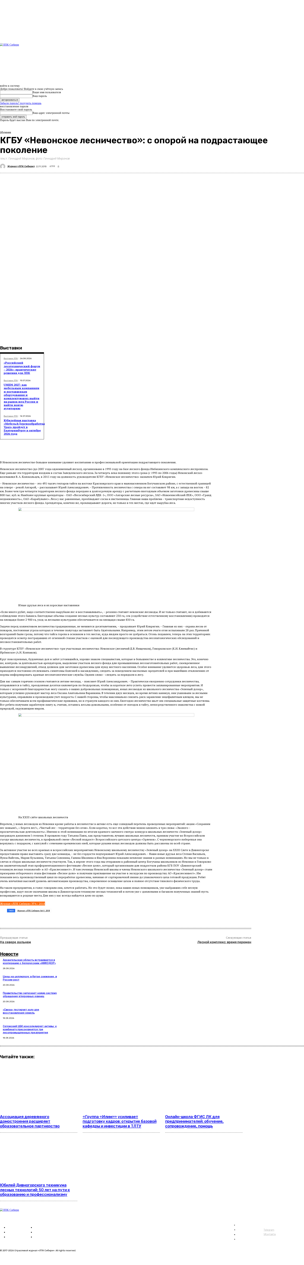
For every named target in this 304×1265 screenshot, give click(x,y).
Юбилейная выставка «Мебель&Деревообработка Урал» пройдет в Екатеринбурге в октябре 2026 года (24, 427)
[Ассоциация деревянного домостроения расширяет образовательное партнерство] (38, 1086)
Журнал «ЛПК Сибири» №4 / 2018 (22, 903)
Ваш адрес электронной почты (51, 112)
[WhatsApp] (63, 919)
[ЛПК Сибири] (22, 57)
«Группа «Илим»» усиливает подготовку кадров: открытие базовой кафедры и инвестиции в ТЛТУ (120, 1121)
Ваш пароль (40, 95)
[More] (89, 919)
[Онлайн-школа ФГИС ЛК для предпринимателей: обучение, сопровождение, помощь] (204, 1086)
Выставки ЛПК (11, 359)
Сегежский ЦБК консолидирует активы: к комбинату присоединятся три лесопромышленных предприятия (30, 1029)
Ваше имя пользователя (47, 92)
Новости (9, 954)
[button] (218, 50)
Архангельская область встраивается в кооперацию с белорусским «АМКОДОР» (29, 961)
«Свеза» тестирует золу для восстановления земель (21, 1011)
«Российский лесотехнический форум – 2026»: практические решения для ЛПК (22, 368)
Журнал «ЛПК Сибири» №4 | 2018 (33, 910)
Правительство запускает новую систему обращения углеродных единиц (30, 994)
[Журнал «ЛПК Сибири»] (3, 166)
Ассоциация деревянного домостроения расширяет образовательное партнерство (30, 1121)
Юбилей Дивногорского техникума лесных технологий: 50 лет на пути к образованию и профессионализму (35, 1190)
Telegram (269, 1230)
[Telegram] (10, 80)
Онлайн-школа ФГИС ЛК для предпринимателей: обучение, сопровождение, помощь (194, 1121)
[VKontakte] (14, 80)
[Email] (76, 919)
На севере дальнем (15, 942)
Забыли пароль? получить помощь (20, 103)
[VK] (51, 919)
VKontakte (270, 1234)
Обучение (5, 132)
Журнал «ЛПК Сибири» (21, 166)
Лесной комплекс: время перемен (224, 942)
